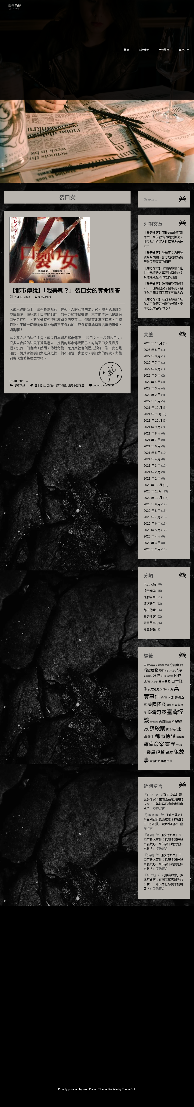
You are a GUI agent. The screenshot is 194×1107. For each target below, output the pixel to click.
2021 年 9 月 (152, 427)
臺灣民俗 (154, 721)
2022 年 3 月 (152, 388)
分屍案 (174, 665)
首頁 (126, 49)
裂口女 (51, 385)
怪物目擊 (150, 597)
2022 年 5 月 (152, 375)
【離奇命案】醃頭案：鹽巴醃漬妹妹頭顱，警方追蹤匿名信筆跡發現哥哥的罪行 (163, 257)
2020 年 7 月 (152, 517)
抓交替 (154, 682)
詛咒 (146, 729)
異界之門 (184, 49)
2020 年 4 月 (152, 536)
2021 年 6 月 (152, 446)
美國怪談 (157, 704)
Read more (18, 380)
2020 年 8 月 (152, 510)
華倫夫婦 (177, 721)
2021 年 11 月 (153, 414)
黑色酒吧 (26, 6)
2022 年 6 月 (152, 369)
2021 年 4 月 (152, 459)
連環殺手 (150, 603)
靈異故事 (150, 623)
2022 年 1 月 (152, 401)
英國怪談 (165, 721)
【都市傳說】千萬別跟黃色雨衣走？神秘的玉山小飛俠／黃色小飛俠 (164, 819)
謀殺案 (157, 729)
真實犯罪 (167, 697)
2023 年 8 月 (152, 349)
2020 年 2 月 (152, 549)
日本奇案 (164, 681)
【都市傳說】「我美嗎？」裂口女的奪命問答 (64, 290)
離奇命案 (150, 616)
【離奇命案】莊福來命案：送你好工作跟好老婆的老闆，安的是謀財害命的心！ (163, 304)
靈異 (170, 744)
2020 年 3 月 (152, 543)
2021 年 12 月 (153, 407)
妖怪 (156, 676)
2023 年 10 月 (153, 343)
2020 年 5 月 (152, 530)
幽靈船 (170, 676)
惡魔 (147, 681)
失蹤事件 (148, 676)
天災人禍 (150, 584)
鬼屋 (169, 752)
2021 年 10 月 (153, 420)
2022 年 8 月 (152, 356)
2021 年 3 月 (152, 465)
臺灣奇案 (156, 712)
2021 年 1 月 (152, 478)
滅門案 (163, 689)
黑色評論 (150, 629)
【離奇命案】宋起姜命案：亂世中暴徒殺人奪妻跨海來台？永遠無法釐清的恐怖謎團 (163, 273)
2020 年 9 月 (152, 504)
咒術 (161, 670)
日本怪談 (39, 385)
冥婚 (167, 665)
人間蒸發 (160, 665)
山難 (163, 676)
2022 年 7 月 (152, 362)
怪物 (177, 675)
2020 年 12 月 (153, 485)
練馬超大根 (44, 297)
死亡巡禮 (154, 689)
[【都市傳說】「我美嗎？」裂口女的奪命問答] (49, 282)
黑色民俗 (166, 761)
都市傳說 (19, 385)
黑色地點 (155, 761)
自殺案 (170, 705)
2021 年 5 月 (152, 452)
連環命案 (171, 729)
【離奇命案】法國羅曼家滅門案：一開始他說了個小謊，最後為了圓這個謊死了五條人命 (163, 288)
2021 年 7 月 (152, 440)
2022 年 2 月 (152, 394)
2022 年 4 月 (152, 382)
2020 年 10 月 (153, 497)
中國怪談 (149, 665)
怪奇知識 (150, 590)
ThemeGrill (128, 1089)
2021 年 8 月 (152, 433)
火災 (170, 689)
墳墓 (166, 670)
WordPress (89, 1089)
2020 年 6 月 (152, 523)
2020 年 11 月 (153, 491)
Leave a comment (103, 385)
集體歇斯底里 (76, 385)
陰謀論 (180, 737)
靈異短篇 (155, 752)
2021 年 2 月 (152, 472)
